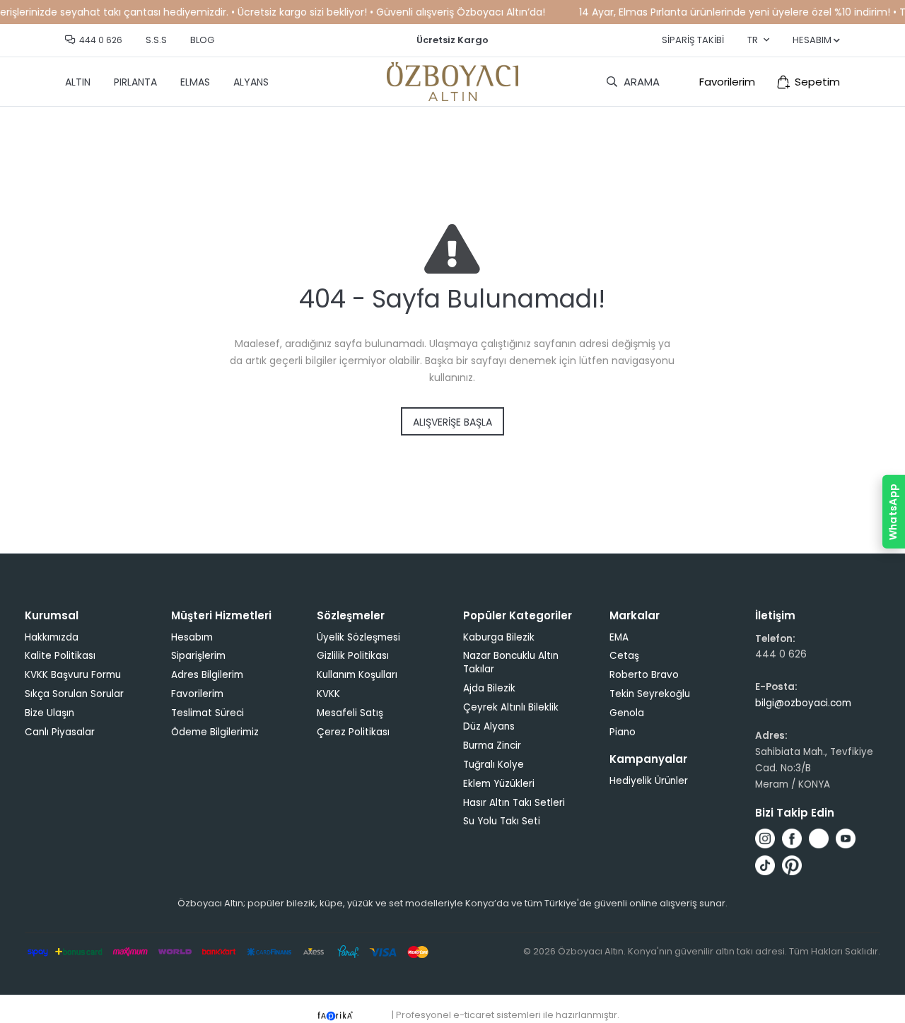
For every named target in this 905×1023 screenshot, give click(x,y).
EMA (619, 637)
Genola (626, 713)
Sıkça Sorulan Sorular (74, 694)
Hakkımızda (51, 637)
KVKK (328, 694)
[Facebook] (792, 838)
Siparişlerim (198, 655)
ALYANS (251, 82)
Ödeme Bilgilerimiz (215, 732)
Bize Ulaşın (49, 713)
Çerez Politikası (353, 732)
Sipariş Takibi (693, 40)
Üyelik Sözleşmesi (358, 637)
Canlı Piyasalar (60, 732)
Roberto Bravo (644, 675)
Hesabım (192, 637)
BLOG (202, 40)
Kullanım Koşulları (357, 675)
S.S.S (156, 40)
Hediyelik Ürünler (648, 781)
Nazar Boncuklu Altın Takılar (511, 662)
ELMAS (195, 82)
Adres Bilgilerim (207, 675)
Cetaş (624, 655)
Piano (622, 732)
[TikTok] (765, 865)
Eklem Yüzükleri (499, 783)
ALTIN (77, 82)
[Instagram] (765, 838)
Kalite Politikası (60, 655)
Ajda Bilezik (489, 688)
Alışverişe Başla (452, 422)
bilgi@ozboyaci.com (803, 703)
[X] (819, 838)
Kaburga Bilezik (499, 637)
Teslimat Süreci (207, 713)
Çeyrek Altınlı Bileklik (511, 707)
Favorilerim (727, 81)
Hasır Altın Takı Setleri (514, 802)
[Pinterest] (792, 865)
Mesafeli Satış (350, 713)
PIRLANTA (135, 82)
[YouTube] (846, 838)
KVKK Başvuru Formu (73, 675)
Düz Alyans (489, 726)
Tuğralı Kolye (493, 764)
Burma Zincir (492, 745)
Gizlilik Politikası (353, 655)
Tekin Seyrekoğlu (649, 694)
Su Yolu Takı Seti (501, 821)
